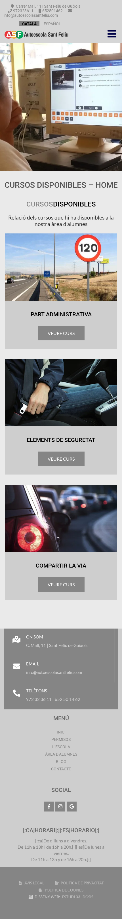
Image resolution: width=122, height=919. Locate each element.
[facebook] (49, 806)
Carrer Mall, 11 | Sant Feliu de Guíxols (47, 6)
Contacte (61, 769)
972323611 (23, 11)
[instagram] (60, 806)
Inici (61, 732)
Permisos (61, 739)
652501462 (52, 11)
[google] (72, 806)
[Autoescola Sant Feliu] (36, 40)
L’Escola (61, 747)
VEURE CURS (61, 333)
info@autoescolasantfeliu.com (31, 15)
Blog (61, 761)
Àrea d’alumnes (61, 754)
